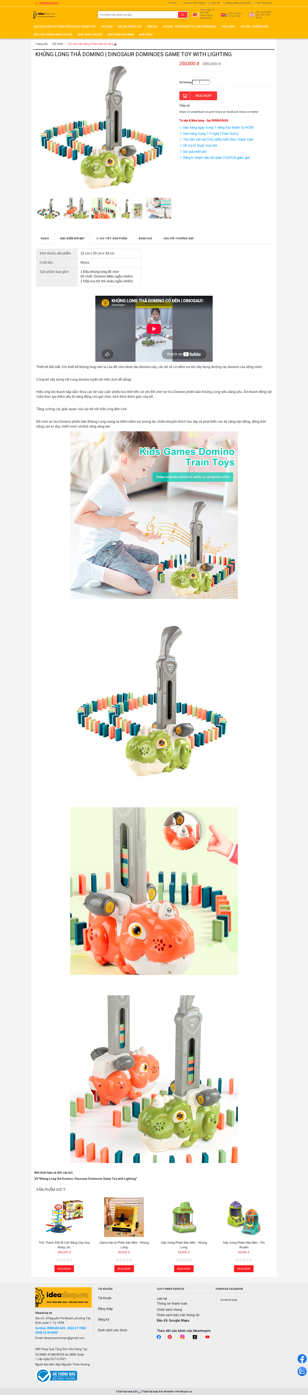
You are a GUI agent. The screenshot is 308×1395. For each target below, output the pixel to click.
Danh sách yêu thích (112, 1330)
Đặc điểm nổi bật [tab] (72, 238)
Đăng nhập (232, 2)
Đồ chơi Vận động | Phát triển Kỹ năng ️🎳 (92, 43)
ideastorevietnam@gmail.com (64, 1338)
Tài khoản (104, 1298)
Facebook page (228, 1299)
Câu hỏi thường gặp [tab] (178, 238)
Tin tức (172, 2)
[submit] (183, 15)
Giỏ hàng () (264, 2)
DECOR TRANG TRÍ (129, 26)
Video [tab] (45, 238)
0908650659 (48, 3)
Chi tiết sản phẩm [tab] (113, 238)
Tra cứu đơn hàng (193, 2)
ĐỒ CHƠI (106, 26)
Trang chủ (41, 43)
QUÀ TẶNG (146, 34)
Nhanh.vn (186, 1391)
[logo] (63, 15)
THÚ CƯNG (228, 26)
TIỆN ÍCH (152, 26)
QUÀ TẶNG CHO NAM (120, 34)
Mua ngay (203, 96)
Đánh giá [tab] (145, 238)
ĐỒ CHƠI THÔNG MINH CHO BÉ (53, 34)
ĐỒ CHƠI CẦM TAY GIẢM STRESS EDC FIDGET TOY (65, 26)
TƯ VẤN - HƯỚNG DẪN (254, 26)
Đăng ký (246, 2)
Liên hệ (215, 2)
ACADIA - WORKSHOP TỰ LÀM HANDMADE (189, 26)
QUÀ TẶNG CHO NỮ (90, 34)
